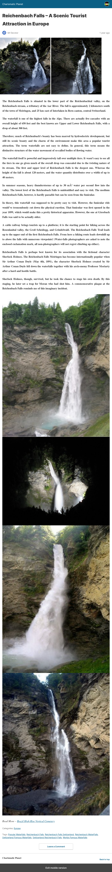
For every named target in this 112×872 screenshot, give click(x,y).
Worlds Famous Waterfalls (75, 837)
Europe (17, 828)
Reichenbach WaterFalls (86, 834)
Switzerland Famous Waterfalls (17, 837)
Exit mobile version (56, 867)
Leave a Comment (56, 846)
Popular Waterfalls (16, 834)
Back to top (105, 859)
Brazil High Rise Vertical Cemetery (36, 821)
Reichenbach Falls (35, 834)
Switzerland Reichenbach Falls (47, 837)
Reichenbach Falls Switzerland (59, 834)
